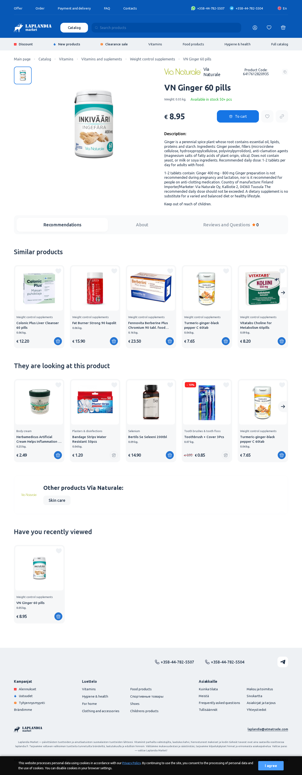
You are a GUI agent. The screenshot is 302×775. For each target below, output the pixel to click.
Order (40, 8)
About (142, 224)
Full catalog (279, 44)
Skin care (57, 500)
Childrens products (144, 711)
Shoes (135, 704)
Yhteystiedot (256, 710)
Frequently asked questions (219, 703)
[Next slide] (283, 292)
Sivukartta (254, 696)
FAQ (107, 8)
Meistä (204, 696)
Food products (193, 44)
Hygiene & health (237, 44)
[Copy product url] (282, 116)
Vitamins (155, 44)
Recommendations (62, 224)
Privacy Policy (131, 763)
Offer (18, 8)
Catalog (74, 28)
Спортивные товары (146, 696)
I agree (271, 766)
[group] (39, 306)
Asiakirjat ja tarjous (261, 703)
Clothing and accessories (100, 711)
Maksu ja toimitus (260, 689)
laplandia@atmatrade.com (268, 729)
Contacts (130, 8)
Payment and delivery (74, 8)
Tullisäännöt (208, 710)
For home (89, 704)
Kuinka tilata (208, 689)
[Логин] (255, 28)
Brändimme (23, 710)
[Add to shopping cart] (58, 341)
